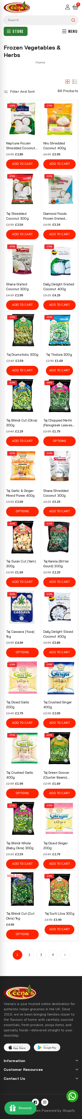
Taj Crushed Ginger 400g (57, 704)
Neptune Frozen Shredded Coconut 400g (20, 146)
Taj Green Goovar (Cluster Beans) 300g (56, 775)
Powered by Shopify (58, 1110)
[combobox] (41, 20)
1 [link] (17, 955)
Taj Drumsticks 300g (22, 354)
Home (40, 62)
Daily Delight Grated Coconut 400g (58, 286)
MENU (72, 31)
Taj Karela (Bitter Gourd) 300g (56, 563)
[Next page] (65, 955)
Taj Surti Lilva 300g (59, 913)
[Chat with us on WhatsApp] (72, 1097)
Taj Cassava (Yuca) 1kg (20, 634)
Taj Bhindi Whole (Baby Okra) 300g (19, 845)
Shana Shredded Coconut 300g (56, 493)
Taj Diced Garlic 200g (17, 704)
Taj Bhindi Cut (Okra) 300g (21, 422)
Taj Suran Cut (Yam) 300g (21, 563)
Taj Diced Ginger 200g (55, 845)
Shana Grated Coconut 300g (17, 286)
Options (59, 441)
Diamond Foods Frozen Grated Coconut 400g (55, 216)
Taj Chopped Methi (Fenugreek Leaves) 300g (58, 423)
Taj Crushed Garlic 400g (19, 774)
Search (73, 20)
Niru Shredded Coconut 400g (54, 145)
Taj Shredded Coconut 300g (17, 216)
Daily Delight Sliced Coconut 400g (58, 634)
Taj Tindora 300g (59, 354)
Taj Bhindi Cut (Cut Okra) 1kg (20, 915)
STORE (18, 31)
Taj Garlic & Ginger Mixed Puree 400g (20, 493)
